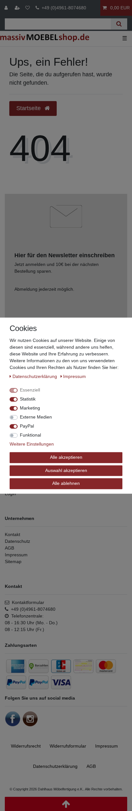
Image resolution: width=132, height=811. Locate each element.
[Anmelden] (6, 8)
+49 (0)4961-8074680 (62, 7)
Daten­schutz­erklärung (55, 766)
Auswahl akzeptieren (66, 470)
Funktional (30, 435)
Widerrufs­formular (68, 746)
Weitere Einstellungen (32, 444)
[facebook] (13, 718)
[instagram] (30, 718)
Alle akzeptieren (66, 457)
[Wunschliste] (27, 8)
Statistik (28, 398)
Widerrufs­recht (26, 746)
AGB (9, 548)
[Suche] (119, 24)
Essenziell (30, 389)
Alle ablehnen (66, 483)
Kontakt (12, 534)
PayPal (27, 426)
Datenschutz (17, 541)
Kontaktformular (26, 602)
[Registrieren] (17, 8)
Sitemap (13, 561)
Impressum (16, 554)
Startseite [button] (29, 108)
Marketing (30, 407)
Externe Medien (36, 417)
